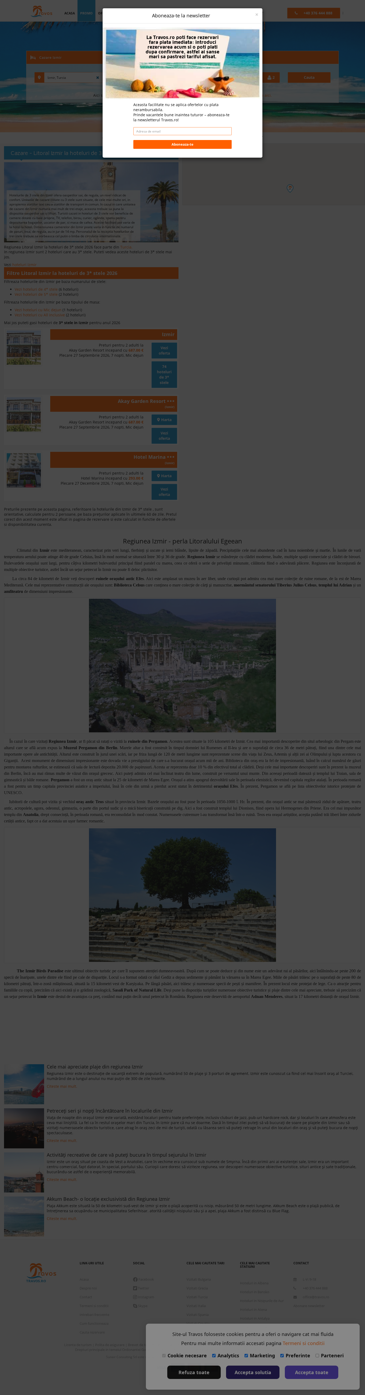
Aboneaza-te (182, 144)
